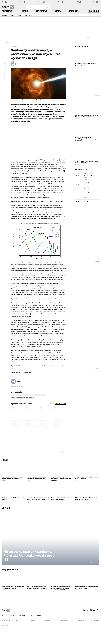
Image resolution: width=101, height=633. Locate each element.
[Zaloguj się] (90, 7)
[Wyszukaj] (47, 7)
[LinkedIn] (90, 610)
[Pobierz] (5, 74)
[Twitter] (87, 610)
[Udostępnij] (5, 78)
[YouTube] (94, 610)
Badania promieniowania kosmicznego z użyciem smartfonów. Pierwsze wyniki (41, 299)
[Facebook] (83, 610)
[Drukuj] (5, 70)
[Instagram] (97, 610)
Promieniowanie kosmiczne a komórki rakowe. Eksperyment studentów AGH (41, 201)
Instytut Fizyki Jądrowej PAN (24, 372)
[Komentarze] (5, 67)
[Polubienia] (5, 63)
